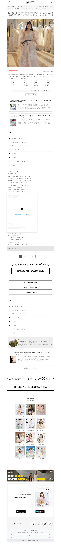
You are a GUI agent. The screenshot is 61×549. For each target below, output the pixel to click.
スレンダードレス (16, 149)
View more (30, 463)
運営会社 (19, 532)
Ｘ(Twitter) (25, 85)
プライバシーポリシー (30, 532)
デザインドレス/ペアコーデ (18, 161)
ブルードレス (15, 153)
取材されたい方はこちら (39, 532)
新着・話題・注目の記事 (30, 282)
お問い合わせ (30, 535)
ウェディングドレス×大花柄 (19, 142)
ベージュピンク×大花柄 (17, 138)
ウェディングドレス (17, 6)
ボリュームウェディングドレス (19, 146)
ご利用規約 (23, 532)
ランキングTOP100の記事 (30, 287)
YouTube (36, 85)
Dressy (30, 2)
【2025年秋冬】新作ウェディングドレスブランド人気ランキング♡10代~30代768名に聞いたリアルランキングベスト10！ (30, 116)
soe (19, 339)
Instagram (47, 85)
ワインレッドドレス (17, 157)
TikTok (13, 85)
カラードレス (26, 6)
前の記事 (25, 368)
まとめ (13, 165)
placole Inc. (29, 540)
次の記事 (35, 368)
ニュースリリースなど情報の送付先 (30, 530)
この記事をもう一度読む (30, 292)
